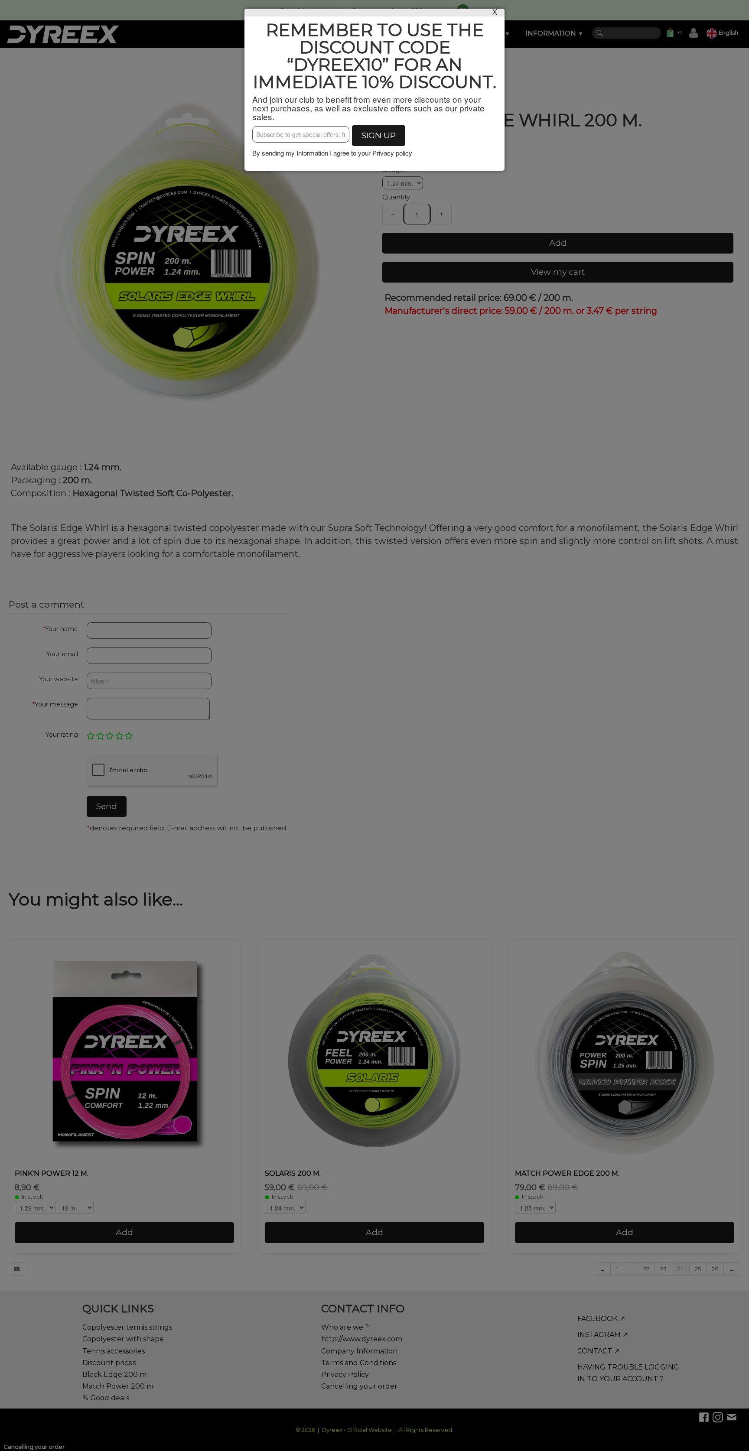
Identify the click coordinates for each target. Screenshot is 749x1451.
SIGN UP (378, 135)
